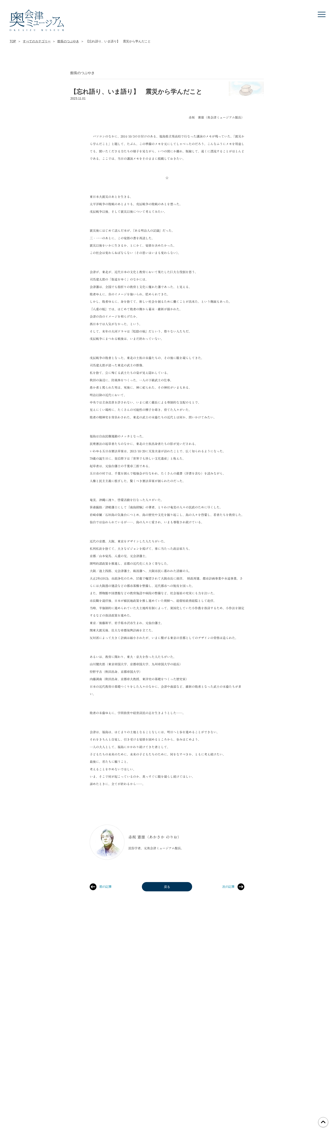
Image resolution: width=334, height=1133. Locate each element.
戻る (167, 886)
